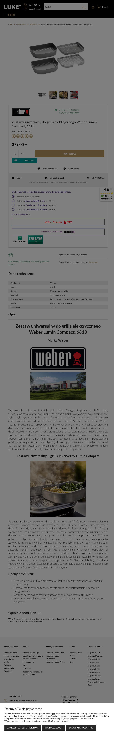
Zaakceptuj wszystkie (81, 728)
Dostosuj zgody (53, 728)
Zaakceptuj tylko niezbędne (23, 728)
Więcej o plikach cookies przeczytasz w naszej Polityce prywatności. (37, 721)
